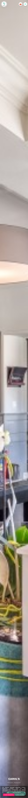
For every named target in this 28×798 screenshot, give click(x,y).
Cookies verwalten (19, 794)
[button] (20, 4)
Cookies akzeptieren (9, 794)
